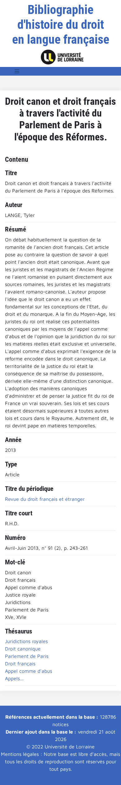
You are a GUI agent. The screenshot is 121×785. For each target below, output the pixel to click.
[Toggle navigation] (17, 71)
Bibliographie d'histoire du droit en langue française (60, 24)
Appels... (14, 678)
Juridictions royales (26, 641)
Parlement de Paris (26, 656)
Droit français (20, 663)
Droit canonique (23, 648)
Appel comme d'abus (28, 671)
